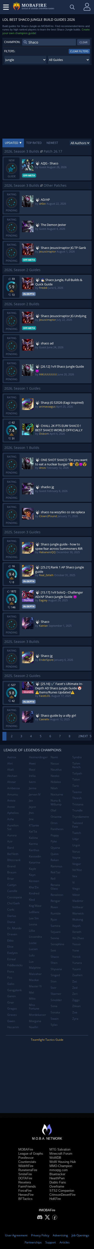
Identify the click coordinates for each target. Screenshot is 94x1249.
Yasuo (76, 944)
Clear (83, 42)
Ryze (54, 919)
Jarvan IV (34, 794)
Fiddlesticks (15, 965)
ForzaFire (25, 1190)
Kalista (33, 838)
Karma (33, 844)
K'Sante (34, 825)
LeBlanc (34, 912)
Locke (33, 943)
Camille (12, 891)
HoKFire (55, 1199)
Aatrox (11, 757)
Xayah (76, 926)
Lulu (31, 955)
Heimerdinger (38, 757)
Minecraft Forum (60, 1153)
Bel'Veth (12, 854)
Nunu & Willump (56, 802)
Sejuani (55, 932)
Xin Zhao (78, 938)
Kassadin (35, 856)
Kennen (34, 881)
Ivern (32, 782)
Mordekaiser (37, 1015)
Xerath (76, 932)
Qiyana (55, 848)
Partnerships (33, 1242)
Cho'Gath (13, 903)
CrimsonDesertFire (62, 1195)
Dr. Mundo (14, 928)
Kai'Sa (33, 831)
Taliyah (77, 773)
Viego (76, 888)
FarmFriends (27, 1186)
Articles (65, 1242)
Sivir (53, 988)
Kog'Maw (35, 906)
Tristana (77, 804)
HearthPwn (57, 1178)
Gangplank (14, 990)
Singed (55, 975)
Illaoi (32, 769)
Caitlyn (11, 885)
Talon (76, 779)
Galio (10, 984)
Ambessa (13, 788)
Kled (32, 900)
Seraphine (57, 944)
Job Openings (80, 1235)
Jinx (31, 819)
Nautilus (56, 769)
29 (80, 736)
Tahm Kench (76, 765)
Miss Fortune (34, 1007)
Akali (10, 769)
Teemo (77, 792)
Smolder (56, 1000)
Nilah (54, 788)
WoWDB (55, 1158)
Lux (31, 961)
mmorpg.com (58, 1170)
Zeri (75, 994)
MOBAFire (25, 1149)
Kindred (34, 893)
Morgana (35, 1021)
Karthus (34, 850)
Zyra (75, 1019)
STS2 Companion (61, 1190)
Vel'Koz (77, 870)
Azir (10, 841)
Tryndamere (80, 817)
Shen (54, 963)
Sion (53, 981)
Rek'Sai (55, 872)
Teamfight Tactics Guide (47, 1040)
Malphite (35, 968)
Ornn (54, 823)
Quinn (55, 854)
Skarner (56, 994)
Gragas (12, 1008)
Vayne (76, 857)
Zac (74, 981)
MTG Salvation (59, 1149)
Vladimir (77, 901)
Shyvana (56, 969)
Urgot (76, 845)
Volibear (77, 907)
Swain (55, 1019)
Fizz (9, 977)
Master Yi (35, 986)
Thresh (77, 798)
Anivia (11, 800)
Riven (54, 907)
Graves (12, 1015)
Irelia (32, 776)
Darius (11, 916)
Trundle (77, 810)
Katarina (34, 862)
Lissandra (35, 937)
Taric (75, 786)
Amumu (12, 794)
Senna (55, 938)
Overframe (56, 1186)
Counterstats (27, 1162)
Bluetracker (57, 1174)
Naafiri (33, 1027)
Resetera (24, 1182)
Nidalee (56, 782)
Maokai (34, 980)
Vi (73, 882)
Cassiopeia (14, 897)
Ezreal (11, 959)
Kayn (32, 875)
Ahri (10, 763)
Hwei (32, 763)
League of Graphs (30, 1153)
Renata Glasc (55, 887)
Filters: (9, 51)
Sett (53, 950)
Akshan (12, 776)
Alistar (11, 782)
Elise (10, 946)
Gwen (11, 1021)
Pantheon (57, 829)
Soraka (55, 1012)
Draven (12, 934)
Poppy (55, 835)
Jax (31, 800)
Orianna (56, 817)
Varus (76, 851)
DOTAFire (25, 1178)
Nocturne (57, 794)
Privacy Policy (40, 1235)
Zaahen (77, 975)
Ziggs (76, 1000)
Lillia (32, 931)
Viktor (76, 895)
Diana (11, 922)
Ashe (10, 819)
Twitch (76, 833)
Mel (31, 992)
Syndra (77, 757)
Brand (11, 866)
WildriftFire (25, 1166)
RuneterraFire (27, 1170)
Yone (75, 950)
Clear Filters (79, 51)
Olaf (53, 810)
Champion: (12, 42)
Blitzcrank (13, 860)
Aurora (12, 835)
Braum (11, 872)
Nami (54, 757)
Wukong (77, 919)
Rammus (56, 866)
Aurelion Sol (13, 827)
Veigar (76, 864)
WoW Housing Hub (62, 1162)
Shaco (55, 957)
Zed (74, 988)
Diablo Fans (57, 1182)
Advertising (60, 1235)
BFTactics (25, 1199)
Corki (10, 909)
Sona (54, 1006)
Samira (55, 926)
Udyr (75, 839)
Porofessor (26, 1158)
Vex (74, 876)
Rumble (56, 913)
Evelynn (12, 953)
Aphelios (13, 813)
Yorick (76, 957)
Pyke (54, 841)
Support (50, 1242)
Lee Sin (34, 918)
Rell (53, 879)
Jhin (31, 813)
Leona (33, 924)
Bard (10, 848)
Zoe (74, 1012)
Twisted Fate (77, 825)
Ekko (10, 940)
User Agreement (16, 1235)
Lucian (33, 949)
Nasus (55, 763)
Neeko (55, 776)
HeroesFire (26, 1195)
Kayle (32, 869)
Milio (32, 998)
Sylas (54, 1025)
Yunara (77, 963)
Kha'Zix (34, 887)
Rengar (55, 901)
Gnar (10, 1002)
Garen (11, 996)
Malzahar (35, 974)
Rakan (55, 860)
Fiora (10, 971)
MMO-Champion (60, 1166)
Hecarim (13, 1027)
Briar (10, 879)
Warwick (78, 913)
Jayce (32, 807)
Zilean (76, 1006)
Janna (32, 788)
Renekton (57, 895)
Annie (11, 807)
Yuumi (76, 969)
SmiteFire (25, 1174)
